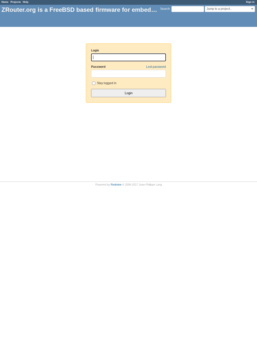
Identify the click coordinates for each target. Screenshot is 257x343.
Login (95, 50)
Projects (16, 2)
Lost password (156, 67)
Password (128, 67)
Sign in (250, 2)
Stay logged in (106, 83)
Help (25, 2)
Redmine (116, 184)
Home (5, 2)
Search (165, 9)
